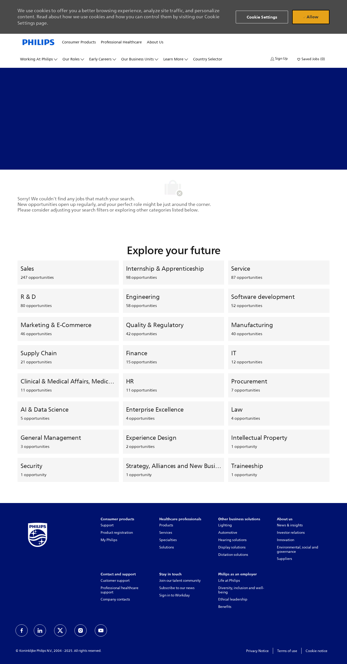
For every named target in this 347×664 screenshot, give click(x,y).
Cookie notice (316, 651)
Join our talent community (180, 581)
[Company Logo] (38, 41)
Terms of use (287, 651)
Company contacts (115, 599)
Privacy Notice (257, 651)
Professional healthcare (121, 42)
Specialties (168, 540)
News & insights (290, 525)
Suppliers (284, 559)
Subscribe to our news (177, 588)
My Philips (109, 540)
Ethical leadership (232, 599)
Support (107, 525)
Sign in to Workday (174, 595)
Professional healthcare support (119, 590)
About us (155, 42)
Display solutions (232, 547)
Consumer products (79, 42)
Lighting (225, 525)
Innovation (285, 540)
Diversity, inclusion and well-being (241, 590)
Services (165, 533)
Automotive (227, 533)
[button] (279, 59)
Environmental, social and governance (297, 549)
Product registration (117, 533)
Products (166, 525)
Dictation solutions (233, 555)
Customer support (115, 581)
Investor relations (291, 533)
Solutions (166, 547)
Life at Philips (229, 581)
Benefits (224, 607)
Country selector (207, 59)
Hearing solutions (232, 540)
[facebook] (21, 630)
